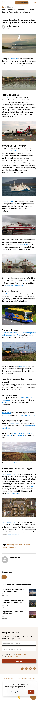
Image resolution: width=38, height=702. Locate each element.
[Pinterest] (34, 668)
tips (16, 545)
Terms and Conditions (23, 654)
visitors (4, 548)
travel (21, 545)
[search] (35, 3)
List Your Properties (22, 2)
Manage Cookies (17, 692)
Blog (9, 7)
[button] (4, 577)
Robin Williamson (15, 463)
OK (31, 692)
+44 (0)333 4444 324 (8, 678)
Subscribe (19, 661)
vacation (27, 545)
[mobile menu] (31, 3)
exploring (10, 545)
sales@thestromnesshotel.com (26, 678)
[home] (3, 7)
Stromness (12, 548)
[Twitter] (30, 668)
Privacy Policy (13, 656)
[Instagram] (26, 668)
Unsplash (28, 463)
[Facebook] (22, 668)
